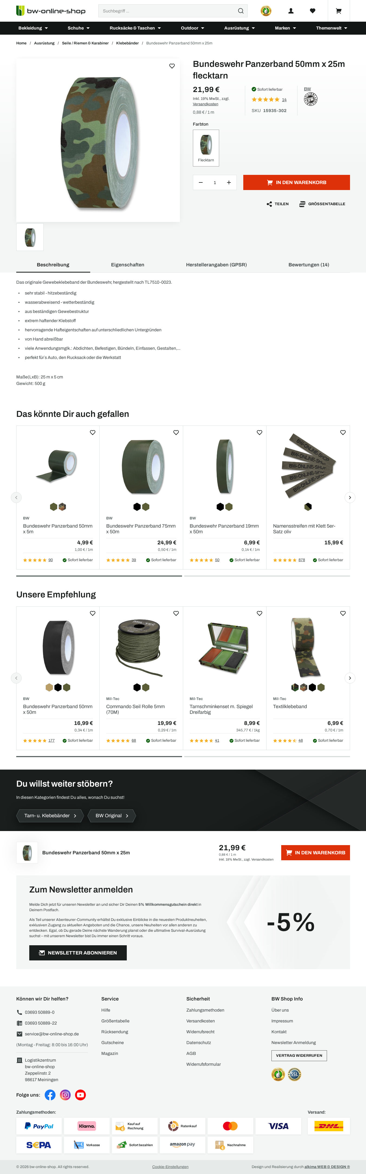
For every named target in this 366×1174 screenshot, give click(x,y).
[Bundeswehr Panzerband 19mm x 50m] (225, 465)
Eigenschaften (127, 264)
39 (134, 560)
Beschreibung (53, 264)
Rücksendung (114, 1031)
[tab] (99, 576)
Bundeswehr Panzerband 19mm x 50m (224, 529)
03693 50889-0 (39, 1012)
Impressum (282, 1021)
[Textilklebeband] (308, 646)
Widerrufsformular (203, 1064)
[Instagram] (65, 1095)
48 (301, 740)
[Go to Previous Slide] (16, 497)
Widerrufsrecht (200, 1031)
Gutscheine (112, 1042)
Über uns (280, 1010)
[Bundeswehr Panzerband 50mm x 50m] (58, 646)
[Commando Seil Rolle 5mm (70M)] (141, 646)
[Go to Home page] (54, 11)
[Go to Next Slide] (350, 497)
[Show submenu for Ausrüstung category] (253, 28)
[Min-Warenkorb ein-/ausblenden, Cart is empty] (339, 11)
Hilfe (105, 1010)
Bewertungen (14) (309, 264)
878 (302, 560)
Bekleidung (30, 28)
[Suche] (240, 11)
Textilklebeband (290, 706)
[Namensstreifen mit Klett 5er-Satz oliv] (308, 465)
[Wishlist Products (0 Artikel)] (312, 11)
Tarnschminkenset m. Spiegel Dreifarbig (221, 709)
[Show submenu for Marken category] (294, 28)
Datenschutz (198, 1042)
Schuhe (76, 28)
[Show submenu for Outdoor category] (202, 28)
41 (217, 740)
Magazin (109, 1053)
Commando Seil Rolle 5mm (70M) (135, 709)
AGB (191, 1053)
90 (50, 560)
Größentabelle (326, 204)
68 (134, 740)
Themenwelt (328, 28)
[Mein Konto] (291, 11)
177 (51, 740)
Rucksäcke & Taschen (132, 28)
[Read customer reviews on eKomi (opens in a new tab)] (266, 10)
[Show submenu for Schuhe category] (88, 28)
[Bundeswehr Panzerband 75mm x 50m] (141, 465)
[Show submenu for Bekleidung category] (46, 28)
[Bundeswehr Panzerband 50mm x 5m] (58, 465)
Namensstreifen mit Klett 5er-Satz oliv (304, 529)
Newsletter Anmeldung (293, 1042)
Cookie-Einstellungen (170, 1167)
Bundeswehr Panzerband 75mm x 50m (141, 529)
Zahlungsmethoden (205, 1010)
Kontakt (279, 1031)
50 (217, 560)
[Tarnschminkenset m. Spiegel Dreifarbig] (225, 646)
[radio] (206, 148)
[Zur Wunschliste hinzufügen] (172, 66)
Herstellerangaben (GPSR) (216, 264)
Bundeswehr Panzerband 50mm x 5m (57, 529)
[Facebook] (50, 1095)
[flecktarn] (98, 140)
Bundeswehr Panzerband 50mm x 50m (57, 709)
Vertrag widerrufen (299, 1056)
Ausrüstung (236, 28)
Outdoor (189, 28)
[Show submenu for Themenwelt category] (345, 28)
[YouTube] (80, 1095)
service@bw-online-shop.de (52, 1034)
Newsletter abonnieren (82, 953)
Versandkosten (205, 104)
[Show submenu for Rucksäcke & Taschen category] (159, 28)
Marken (282, 28)
